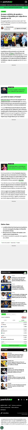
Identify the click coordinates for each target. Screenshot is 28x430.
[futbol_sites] (5, 413)
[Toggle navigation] (1, 2)
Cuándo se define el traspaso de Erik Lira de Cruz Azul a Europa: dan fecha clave (16, 379)
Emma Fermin (9, 27)
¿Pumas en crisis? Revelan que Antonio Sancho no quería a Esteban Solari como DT (19, 280)
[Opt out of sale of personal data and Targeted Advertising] (2, 427)
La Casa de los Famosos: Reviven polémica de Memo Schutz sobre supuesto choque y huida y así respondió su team (15, 356)
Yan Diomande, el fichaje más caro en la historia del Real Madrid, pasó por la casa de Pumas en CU (19, 296)
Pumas (12, 53)
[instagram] (21, 399)
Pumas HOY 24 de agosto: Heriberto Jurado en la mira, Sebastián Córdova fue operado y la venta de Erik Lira (19, 306)
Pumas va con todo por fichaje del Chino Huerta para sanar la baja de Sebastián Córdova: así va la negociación (16, 371)
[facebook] (18, 399)
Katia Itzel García (5, 100)
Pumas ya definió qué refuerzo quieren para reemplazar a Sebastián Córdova (18, 288)
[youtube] (26, 399)
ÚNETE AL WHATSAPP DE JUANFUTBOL (13, 7)
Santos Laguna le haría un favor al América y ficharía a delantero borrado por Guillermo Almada (17, 363)
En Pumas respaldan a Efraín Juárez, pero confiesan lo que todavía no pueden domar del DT (16, 90)
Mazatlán (21, 180)
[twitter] (24, 399)
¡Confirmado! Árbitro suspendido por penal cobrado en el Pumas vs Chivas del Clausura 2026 (17, 167)
